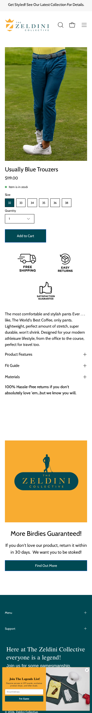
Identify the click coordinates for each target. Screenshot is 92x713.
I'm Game (24, 698)
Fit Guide (12, 365)
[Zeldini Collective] (31, 25)
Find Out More (46, 565)
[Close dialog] (87, 670)
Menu (8, 612)
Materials (12, 376)
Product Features (18, 354)
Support (10, 628)
